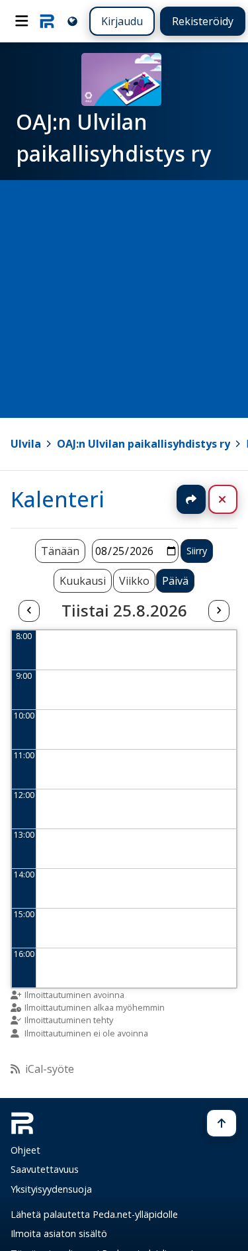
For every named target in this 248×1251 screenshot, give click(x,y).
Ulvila (26, 443)
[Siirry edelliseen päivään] (29, 611)
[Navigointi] (22, 21)
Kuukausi (83, 581)
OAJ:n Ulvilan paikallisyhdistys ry (143, 443)
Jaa (191, 499)
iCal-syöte (49, 1069)
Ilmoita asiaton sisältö (59, 1233)
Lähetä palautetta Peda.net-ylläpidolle (94, 1214)
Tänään (60, 551)
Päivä (175, 581)
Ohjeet (25, 1150)
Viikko (134, 581)
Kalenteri (57, 499)
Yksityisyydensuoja (51, 1189)
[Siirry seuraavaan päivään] (218, 611)
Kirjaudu (122, 21)
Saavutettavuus (45, 1169)
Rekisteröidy (202, 21)
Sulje (233, 499)
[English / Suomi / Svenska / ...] (72, 20)
